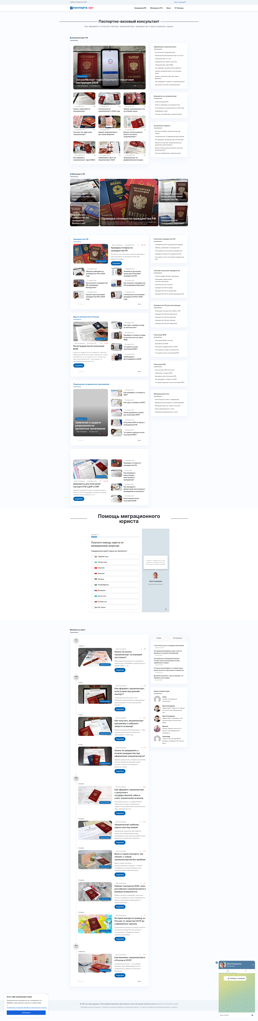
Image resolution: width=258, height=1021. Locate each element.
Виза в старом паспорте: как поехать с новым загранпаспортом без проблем (129, 857)
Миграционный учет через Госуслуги (167, 406)
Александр (166, 736)
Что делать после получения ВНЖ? (167, 353)
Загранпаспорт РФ (79, 38)
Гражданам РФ (140, 8)
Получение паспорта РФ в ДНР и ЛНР (168, 311)
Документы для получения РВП (165, 376)
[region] (26, 1005)
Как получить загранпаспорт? (165, 52)
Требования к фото (161, 111)
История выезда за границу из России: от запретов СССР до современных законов (129, 921)
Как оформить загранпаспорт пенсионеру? (169, 139)
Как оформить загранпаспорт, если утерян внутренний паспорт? (129, 691)
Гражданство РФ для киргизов (165, 317)
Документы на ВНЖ (161, 343)
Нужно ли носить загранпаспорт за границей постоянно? (128, 655)
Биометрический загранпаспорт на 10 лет (169, 55)
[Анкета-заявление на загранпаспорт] (84, 98)
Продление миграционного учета (166, 412)
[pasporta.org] (82, 7)
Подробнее (116, 263)
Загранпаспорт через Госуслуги (166, 62)
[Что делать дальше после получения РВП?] (116, 432)
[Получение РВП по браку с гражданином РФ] (116, 422)
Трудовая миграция (119, 452)
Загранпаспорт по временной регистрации (169, 136)
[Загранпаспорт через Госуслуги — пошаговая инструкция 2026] (109, 67)
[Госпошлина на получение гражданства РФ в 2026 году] (116, 295)
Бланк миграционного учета (164, 409)
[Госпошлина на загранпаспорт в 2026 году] (109, 98)
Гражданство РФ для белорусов (166, 314)
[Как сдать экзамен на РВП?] (116, 403)
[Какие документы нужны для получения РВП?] (116, 412)
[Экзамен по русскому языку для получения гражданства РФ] (173, 190)
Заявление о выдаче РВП (163, 373)
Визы (168, 8)
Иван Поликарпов (83, 86)
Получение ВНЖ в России (164, 340)
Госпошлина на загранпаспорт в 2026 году (169, 108)
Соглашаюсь (26, 1012)
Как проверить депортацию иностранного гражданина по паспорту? (134, 489)
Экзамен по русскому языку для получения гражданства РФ (172, 197)
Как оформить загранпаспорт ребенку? (168, 68)
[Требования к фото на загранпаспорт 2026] (109, 147)
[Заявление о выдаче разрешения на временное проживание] (90, 412)
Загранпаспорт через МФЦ (164, 65)
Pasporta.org (161, 1004)
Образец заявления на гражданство (167, 247)
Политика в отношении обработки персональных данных (120, 1007)
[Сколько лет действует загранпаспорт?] (84, 122)
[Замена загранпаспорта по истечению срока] (135, 98)
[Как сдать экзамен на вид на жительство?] (116, 325)
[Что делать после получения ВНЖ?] (116, 347)
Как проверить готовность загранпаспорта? (170, 81)
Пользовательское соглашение (91, 1007)
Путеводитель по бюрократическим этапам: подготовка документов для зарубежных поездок (167, 661)
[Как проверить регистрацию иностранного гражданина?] (116, 473)
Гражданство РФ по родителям (165, 291)
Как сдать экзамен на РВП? (134, 402)
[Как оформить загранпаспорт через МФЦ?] (84, 147)
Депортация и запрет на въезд (84, 459)
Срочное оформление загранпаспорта (168, 153)
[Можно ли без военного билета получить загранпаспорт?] (135, 122)
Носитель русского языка (163, 284)
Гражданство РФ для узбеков (165, 320)
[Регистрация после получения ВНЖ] (116, 498)
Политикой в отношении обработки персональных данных (27, 1007)
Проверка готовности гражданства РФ (129, 218)
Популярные (177, 638)
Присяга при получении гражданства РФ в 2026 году (95, 296)
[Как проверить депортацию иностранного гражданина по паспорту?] (116, 487)
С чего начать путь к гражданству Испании (169, 645)
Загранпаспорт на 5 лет (163, 58)
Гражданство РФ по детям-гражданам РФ (169, 294)
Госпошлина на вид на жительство (167, 350)
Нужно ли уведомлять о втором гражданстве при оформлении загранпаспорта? (129, 753)
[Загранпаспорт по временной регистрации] (135, 147)
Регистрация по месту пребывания (167, 399)
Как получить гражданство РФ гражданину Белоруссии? (97, 285)
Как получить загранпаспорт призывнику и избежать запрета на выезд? (129, 723)
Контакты (174, 1007)
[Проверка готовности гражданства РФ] (129, 202)
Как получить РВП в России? (165, 370)
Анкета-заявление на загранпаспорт (167, 105)
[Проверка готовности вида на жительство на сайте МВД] (116, 335)
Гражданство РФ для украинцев (166, 323)
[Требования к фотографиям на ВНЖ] (116, 357)
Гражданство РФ (80, 239)
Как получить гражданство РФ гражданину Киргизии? (172, 220)
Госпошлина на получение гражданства (168, 251)
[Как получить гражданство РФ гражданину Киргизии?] (173, 214)
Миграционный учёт (98, 452)
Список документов (161, 102)
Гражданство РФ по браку (164, 287)
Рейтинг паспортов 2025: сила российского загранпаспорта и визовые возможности (130, 889)
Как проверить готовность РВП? (166, 379)
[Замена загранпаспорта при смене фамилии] (109, 122)
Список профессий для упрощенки (167, 276)
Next (139, 304)
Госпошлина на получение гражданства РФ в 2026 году (134, 296)
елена (164, 697)
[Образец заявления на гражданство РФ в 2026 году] (84, 190)
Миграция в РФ (156, 8)
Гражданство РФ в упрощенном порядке (169, 244)
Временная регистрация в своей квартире (169, 402)
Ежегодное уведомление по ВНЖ (166, 346)
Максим (165, 726)
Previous (80, 304)
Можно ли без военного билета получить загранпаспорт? (133, 134)
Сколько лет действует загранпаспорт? (168, 114)
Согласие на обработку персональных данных (155, 1007)
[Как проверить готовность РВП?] (116, 393)
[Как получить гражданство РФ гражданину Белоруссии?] (78, 283)
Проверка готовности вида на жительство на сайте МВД (134, 337)
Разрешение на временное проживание (91, 384)
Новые (159, 638)
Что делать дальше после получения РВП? (169, 382)
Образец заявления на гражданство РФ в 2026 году (84, 197)
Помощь (180, 8)
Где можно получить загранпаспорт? (167, 85)
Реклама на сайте (172, 1004)
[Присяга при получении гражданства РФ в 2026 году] (78, 295)
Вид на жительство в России (86, 317)
